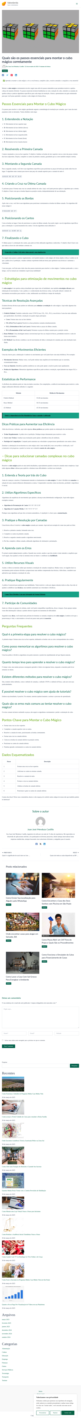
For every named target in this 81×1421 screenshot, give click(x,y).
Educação (5, 1356)
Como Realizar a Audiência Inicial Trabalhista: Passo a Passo (21, 1234)
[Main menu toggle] (77, 4)
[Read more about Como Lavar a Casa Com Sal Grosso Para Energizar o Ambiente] (22, 962)
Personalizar (42, 1413)
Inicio (40, 1391)
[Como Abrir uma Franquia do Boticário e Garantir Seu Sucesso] (13, 1155)
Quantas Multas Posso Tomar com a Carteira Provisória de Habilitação (24, 1190)
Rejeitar (55, 1413)
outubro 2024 (6, 1337)
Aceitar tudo (67, 1413)
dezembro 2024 (7, 1330)
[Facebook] (3, 75)
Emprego (5, 1359)
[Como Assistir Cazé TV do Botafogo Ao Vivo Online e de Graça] (13, 1247)
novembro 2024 (7, 1333)
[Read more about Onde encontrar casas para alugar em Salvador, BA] (22, 921)
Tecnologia (5, 1373)
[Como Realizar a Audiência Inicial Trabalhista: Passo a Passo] (13, 1224)
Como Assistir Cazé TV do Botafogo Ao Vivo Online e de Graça (22, 1257)
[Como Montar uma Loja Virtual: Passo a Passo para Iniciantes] (13, 1203)
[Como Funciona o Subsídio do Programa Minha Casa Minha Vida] (13, 1084)
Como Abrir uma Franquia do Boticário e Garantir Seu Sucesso (21, 1166)
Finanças (5, 1363)
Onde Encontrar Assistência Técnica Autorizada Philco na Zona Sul (23, 1141)
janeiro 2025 (6, 1326)
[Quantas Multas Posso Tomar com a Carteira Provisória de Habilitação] (13, 1180)
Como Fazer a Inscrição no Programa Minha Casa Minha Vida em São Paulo (26, 1280)
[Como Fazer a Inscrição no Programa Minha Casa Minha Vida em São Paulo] (13, 1270)
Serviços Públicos (7, 1370)
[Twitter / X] (40, 844)
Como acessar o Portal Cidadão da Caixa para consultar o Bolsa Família (24, 1117)
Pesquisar (4, 1062)
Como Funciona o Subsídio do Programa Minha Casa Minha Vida (22, 1094)
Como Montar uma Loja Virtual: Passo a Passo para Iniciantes (21, 1211)
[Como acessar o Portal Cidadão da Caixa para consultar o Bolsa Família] (13, 1107)
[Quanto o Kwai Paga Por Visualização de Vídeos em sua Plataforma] (13, 1294)
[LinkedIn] (16, 75)
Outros (5, 71)
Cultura (4, 1352)
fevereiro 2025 (6, 1323)
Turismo (4, 1380)
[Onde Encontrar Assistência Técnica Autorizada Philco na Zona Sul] (13, 1130)
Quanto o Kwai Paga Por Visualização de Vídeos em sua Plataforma (23, 1304)
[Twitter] (7, 75)
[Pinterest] (12, 75)
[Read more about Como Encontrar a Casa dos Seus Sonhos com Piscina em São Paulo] (58, 885)
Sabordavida (13, 3)
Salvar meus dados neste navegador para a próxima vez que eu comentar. (25, 1040)
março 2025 (5, 1319)
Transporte (5, 1377)
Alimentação (6, 1348)
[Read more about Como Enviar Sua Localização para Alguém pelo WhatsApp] (22, 884)
